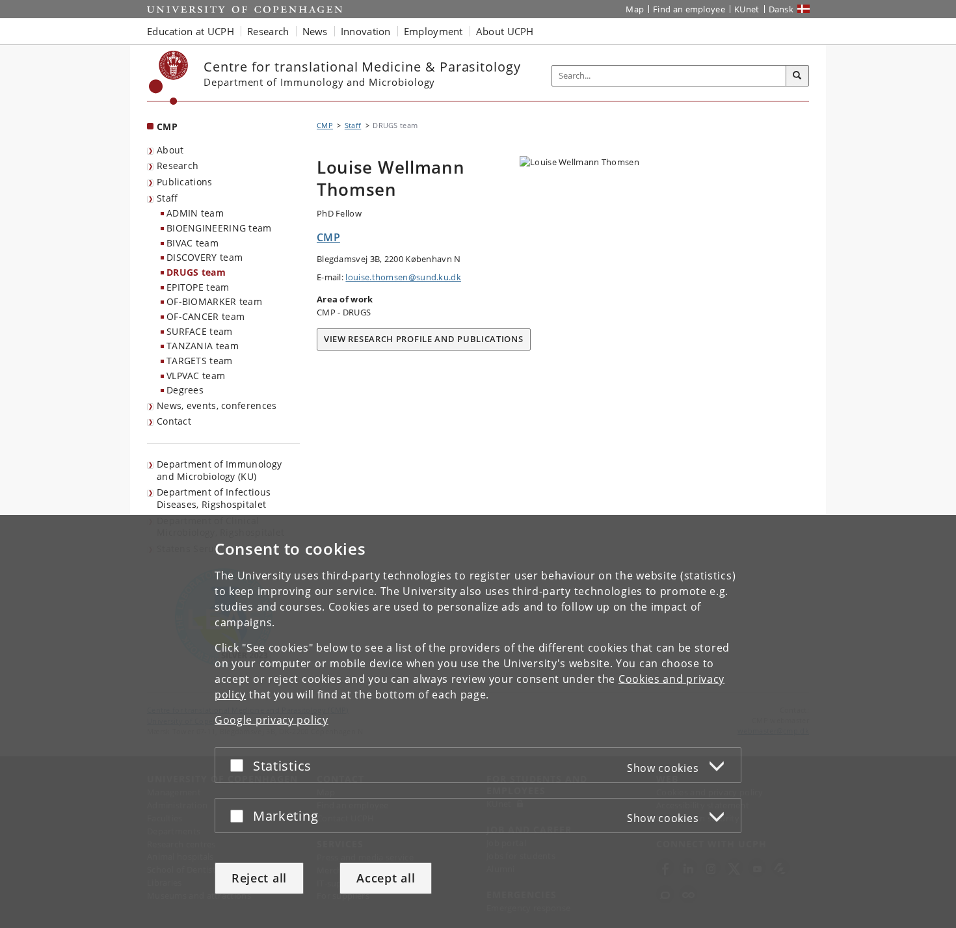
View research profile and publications (424, 339)
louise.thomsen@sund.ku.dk (403, 277)
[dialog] (478, 721)
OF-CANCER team (205, 316)
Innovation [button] (366, 31)
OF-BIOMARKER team (214, 301)
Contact (174, 421)
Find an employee (689, 9)
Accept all (385, 878)
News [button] (315, 31)
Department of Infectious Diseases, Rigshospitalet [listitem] (214, 498)
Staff (167, 198)
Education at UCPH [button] (190, 31)
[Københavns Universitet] (169, 78)
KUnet (747, 9)
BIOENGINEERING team (219, 228)
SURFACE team (199, 331)
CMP (167, 126)
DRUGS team (196, 272)
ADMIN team (195, 213)
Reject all (259, 878)
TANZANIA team (202, 345)
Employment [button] (433, 31)
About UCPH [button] (505, 31)
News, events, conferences (217, 405)
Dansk (781, 9)
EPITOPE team (198, 287)
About (170, 150)
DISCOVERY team (204, 257)
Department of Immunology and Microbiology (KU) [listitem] (219, 470)
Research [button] (268, 31)
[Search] (797, 76)
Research (177, 165)
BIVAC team (192, 243)
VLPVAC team (195, 375)
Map (635, 9)
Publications (185, 182)
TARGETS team (199, 360)
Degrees (185, 390)
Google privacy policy (271, 720)
